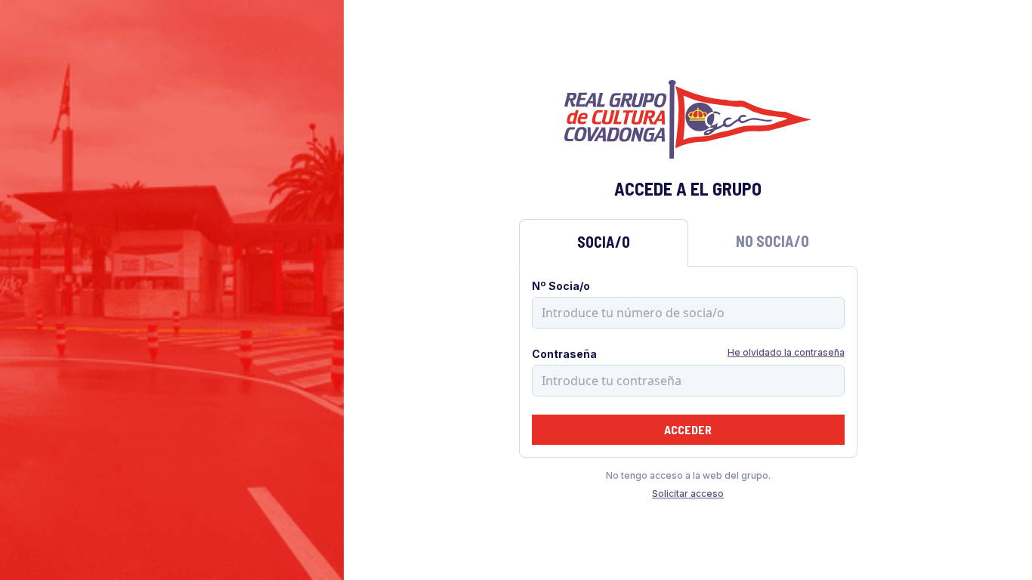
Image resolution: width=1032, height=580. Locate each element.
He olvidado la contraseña (786, 352)
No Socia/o (772, 241)
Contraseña (564, 353)
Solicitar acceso (688, 493)
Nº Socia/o (561, 285)
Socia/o (603, 242)
